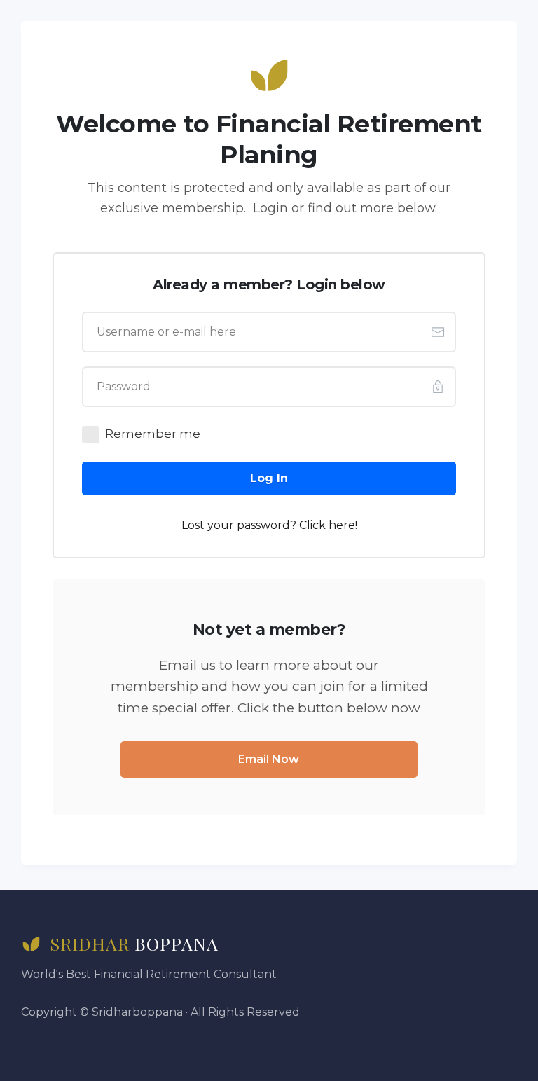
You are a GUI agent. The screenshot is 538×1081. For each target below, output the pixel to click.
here (342, 525)
